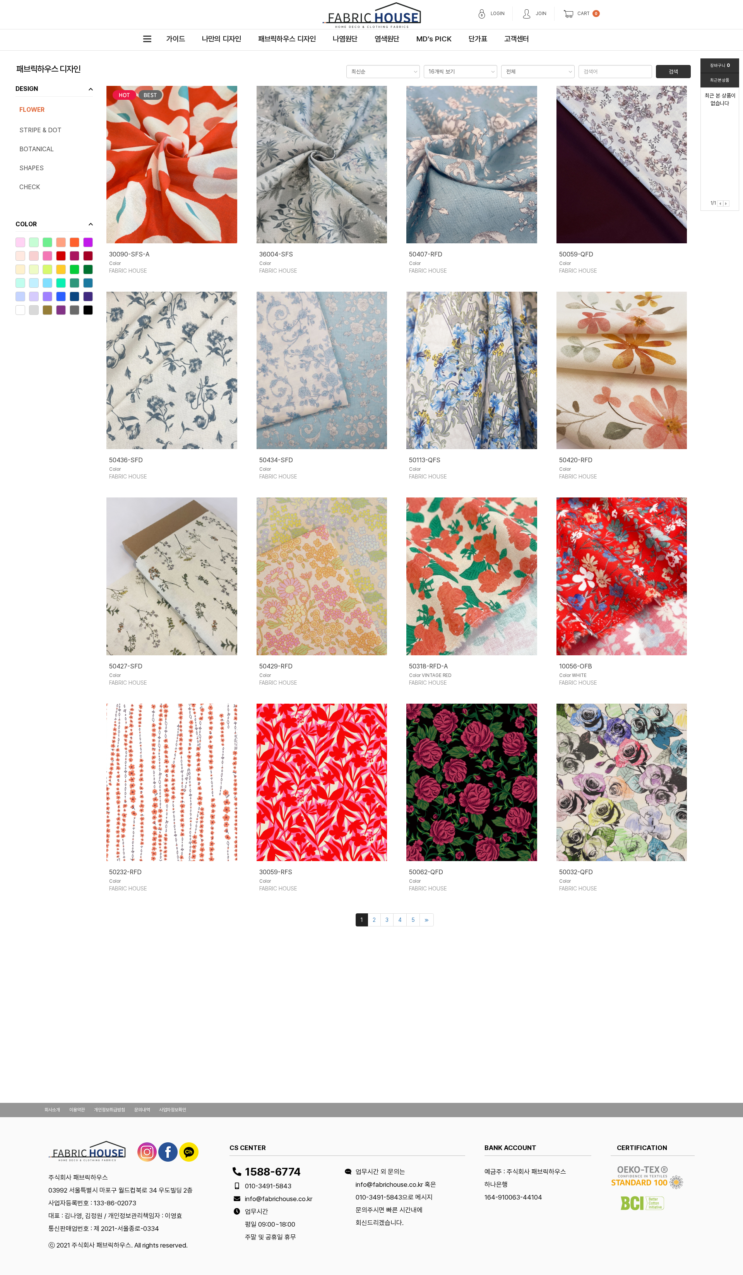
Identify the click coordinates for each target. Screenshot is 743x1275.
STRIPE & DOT (40, 130)
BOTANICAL (36, 149)
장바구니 (720, 65)
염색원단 (387, 38)
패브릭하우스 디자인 (287, 38)
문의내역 (142, 1110)
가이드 (175, 38)
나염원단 (345, 38)
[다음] (726, 203)
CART (583, 13)
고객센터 (516, 38)
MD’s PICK (434, 38)
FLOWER (32, 109)
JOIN (541, 13)
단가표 (478, 38)
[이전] (720, 203)
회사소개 (52, 1110)
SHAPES (31, 168)
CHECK (29, 187)
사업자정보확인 (172, 1110)
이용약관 (77, 1110)
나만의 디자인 (221, 38)
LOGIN (498, 13)
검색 (673, 71)
